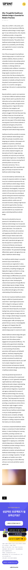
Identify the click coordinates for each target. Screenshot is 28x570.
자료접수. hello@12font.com (10, 562)
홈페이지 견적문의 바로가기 (14, 523)
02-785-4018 (18, 533)
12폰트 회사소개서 (14, 567)
